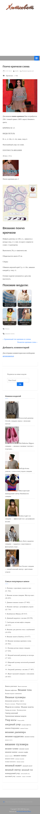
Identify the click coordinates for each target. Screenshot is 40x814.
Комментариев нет (28, 71)
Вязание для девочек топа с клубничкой (21, 629)
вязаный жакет (13, 765)
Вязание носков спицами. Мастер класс (20, 595)
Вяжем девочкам (11, 686)
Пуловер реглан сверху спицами (19, 648)
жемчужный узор (25, 773)
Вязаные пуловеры (15, 697)
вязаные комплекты (10, 761)
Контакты (9, 802)
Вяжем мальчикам (22, 686)
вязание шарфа (23, 752)
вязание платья (29, 737)
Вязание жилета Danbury (15, 636)
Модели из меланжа (10, 704)
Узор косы (10, 720)
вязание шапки (11, 752)
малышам (18, 776)
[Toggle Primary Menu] (36, 58)
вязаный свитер (13, 769)
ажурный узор (13, 724)
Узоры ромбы (20, 720)
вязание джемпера (15, 732)
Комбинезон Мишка (14, 614)
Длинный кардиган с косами (16, 618)
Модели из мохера (21, 704)
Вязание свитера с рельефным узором (20, 607)
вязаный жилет (27, 766)
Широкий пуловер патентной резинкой (21, 662)
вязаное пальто (9, 756)
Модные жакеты (27, 707)
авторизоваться (8, 356)
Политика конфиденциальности (22, 802)
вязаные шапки (20, 761)
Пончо (7, 329)
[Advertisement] (20, 31)
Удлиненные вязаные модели (15, 716)
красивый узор (10, 776)
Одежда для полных (10, 710)
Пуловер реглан (21, 710)
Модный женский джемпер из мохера (21, 655)
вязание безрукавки (12, 728)
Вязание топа (25, 689)
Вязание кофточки (11, 690)
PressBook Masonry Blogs (24, 811)
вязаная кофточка (26, 725)
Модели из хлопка (12, 707)
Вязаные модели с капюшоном (13, 693)
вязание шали (24, 749)
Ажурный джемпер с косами (18, 669)
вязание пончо (10, 334)
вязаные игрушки (19, 759)
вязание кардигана (14, 736)
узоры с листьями (26, 776)
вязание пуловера (16, 744)
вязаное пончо (9, 759)
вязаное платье (20, 755)
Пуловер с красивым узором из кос (19, 588)
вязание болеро (24, 728)
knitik (17, 71)
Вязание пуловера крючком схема (19, 641)
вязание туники (11, 748)
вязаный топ (27, 769)
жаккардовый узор (12, 773)
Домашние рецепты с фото (14, 701)
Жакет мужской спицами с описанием (21, 674)
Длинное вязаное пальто (15, 602)
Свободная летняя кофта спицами (18, 622)
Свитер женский (11, 713)
